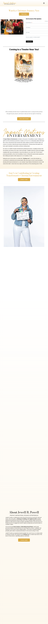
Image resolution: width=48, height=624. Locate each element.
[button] (44, 3)
